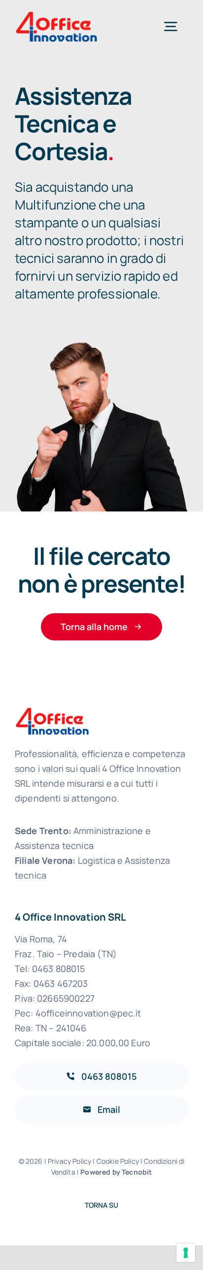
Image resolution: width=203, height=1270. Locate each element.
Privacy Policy (70, 1161)
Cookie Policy (118, 1161)
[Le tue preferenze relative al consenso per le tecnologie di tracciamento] (185, 1252)
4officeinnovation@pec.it (88, 1013)
